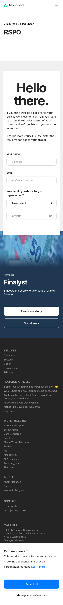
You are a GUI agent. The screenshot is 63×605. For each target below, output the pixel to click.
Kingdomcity (10, 454)
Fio (5, 450)
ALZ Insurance (11, 459)
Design (7, 363)
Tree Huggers (11, 463)
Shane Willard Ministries (16, 442)
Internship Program (14, 490)
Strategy (8, 359)
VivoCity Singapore (14, 425)
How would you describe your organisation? (25, 193)
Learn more (38, 566)
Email (9, 172)
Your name (13, 154)
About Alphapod (12, 481)
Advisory (8, 372)
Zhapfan (8, 467)
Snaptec (8, 438)
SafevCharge (11, 429)
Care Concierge (12, 433)
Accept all (31, 584)
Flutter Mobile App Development (21, 402)
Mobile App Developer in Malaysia (22, 406)
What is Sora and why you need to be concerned (30, 390)
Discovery (9, 355)
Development (11, 368)
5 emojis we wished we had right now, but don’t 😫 (31, 386)
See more (9, 411)
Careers (8, 486)
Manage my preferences (31, 595)
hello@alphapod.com (15, 510)
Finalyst (8, 446)
